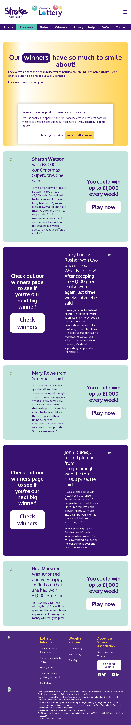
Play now (27, 27)
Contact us (45, 683)
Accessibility (75, 654)
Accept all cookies (79, 135)
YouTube (113, 674)
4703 (80, 699)
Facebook (99, 674)
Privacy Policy (47, 667)
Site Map (73, 660)
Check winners (27, 323)
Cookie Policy (75, 648)
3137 (71, 707)
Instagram (108, 674)
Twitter (104, 674)
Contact (122, 27)
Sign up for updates (109, 665)
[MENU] (125, 12)
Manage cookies (52, 135)
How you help (84, 27)
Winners (61, 27)
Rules (44, 27)
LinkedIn (117, 674)
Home (8, 27)
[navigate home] (33, 12)
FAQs (105, 27)
